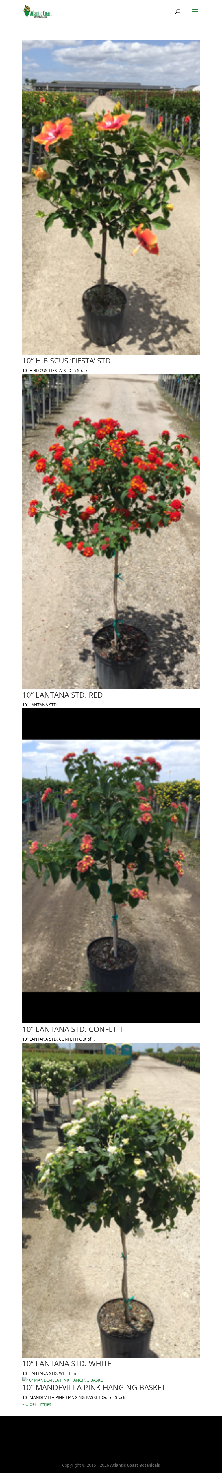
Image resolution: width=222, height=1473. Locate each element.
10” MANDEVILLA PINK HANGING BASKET (94, 1387)
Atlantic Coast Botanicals (135, 1465)
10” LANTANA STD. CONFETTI (72, 1029)
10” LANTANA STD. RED (62, 695)
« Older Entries (36, 1404)
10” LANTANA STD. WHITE (66, 1363)
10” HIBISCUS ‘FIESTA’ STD (66, 360)
